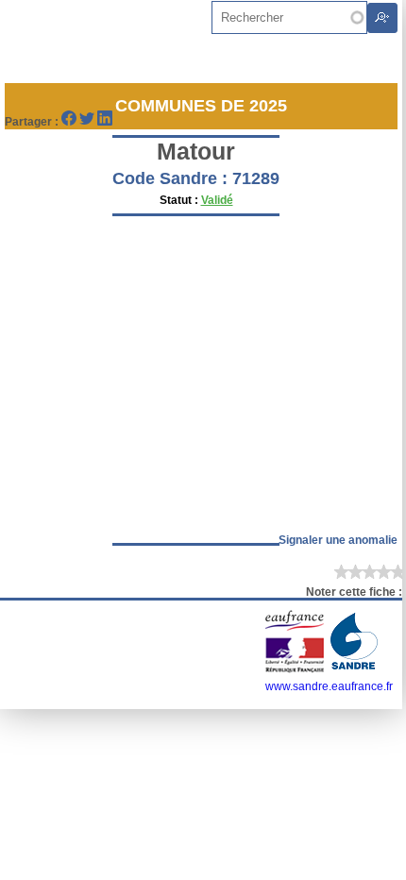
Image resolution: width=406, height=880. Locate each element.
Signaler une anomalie (338, 540)
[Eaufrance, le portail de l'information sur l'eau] (296, 669)
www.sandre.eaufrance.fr (329, 686)
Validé (217, 200)
